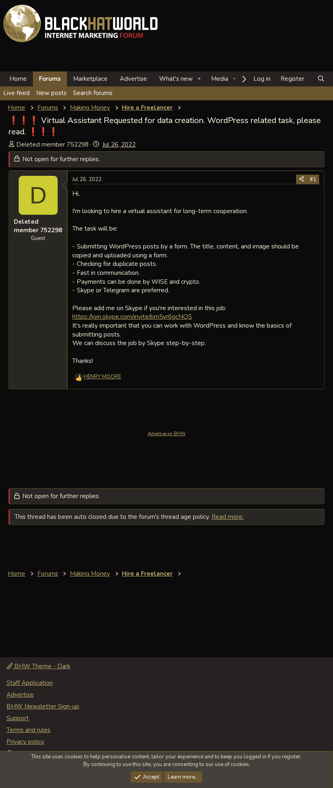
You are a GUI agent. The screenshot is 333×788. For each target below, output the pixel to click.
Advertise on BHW (167, 434)
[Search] (321, 78)
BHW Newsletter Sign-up (42, 706)
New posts (51, 93)
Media (219, 79)
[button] (199, 78)
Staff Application (29, 683)
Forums (50, 79)
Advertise (133, 79)
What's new (176, 79)
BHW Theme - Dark (41, 666)
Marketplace (90, 79)
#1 (313, 179)
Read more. (228, 517)
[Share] (301, 179)
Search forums (92, 93)
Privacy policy (25, 742)
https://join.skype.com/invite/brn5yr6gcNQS (132, 316)
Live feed (16, 93)
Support (17, 718)
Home (18, 79)
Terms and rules (28, 730)
